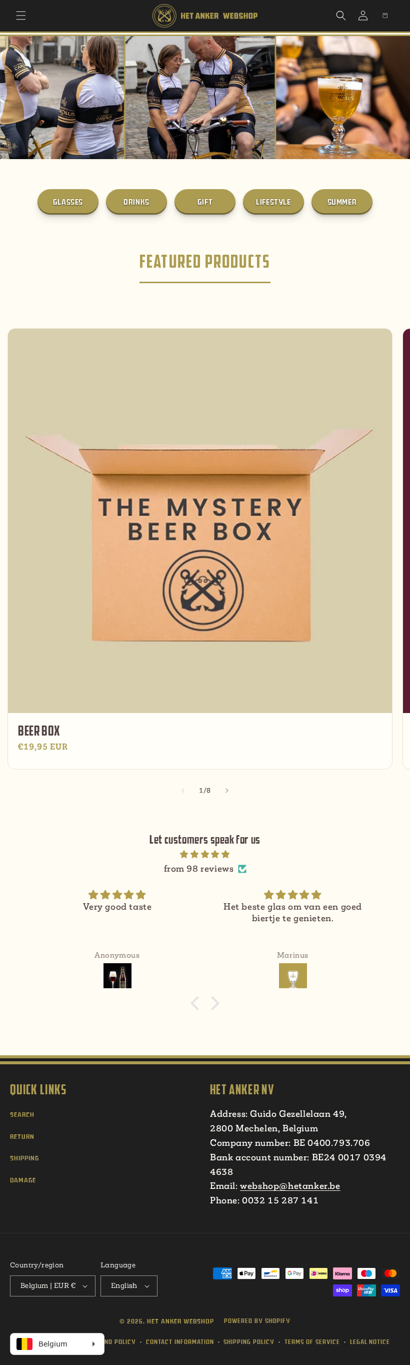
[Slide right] (227, 791)
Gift (205, 202)
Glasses (68, 202)
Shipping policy (249, 1341)
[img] (205, 854)
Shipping (24, 1158)
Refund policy (113, 1341)
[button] (21, 16)
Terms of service (312, 1341)
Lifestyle (273, 202)
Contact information (180, 1341)
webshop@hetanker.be (290, 1185)
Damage (23, 1180)
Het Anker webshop (180, 1321)
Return (22, 1136)
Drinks (137, 202)
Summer (342, 202)
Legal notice (370, 1341)
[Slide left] (183, 791)
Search (22, 1114)
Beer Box (39, 731)
